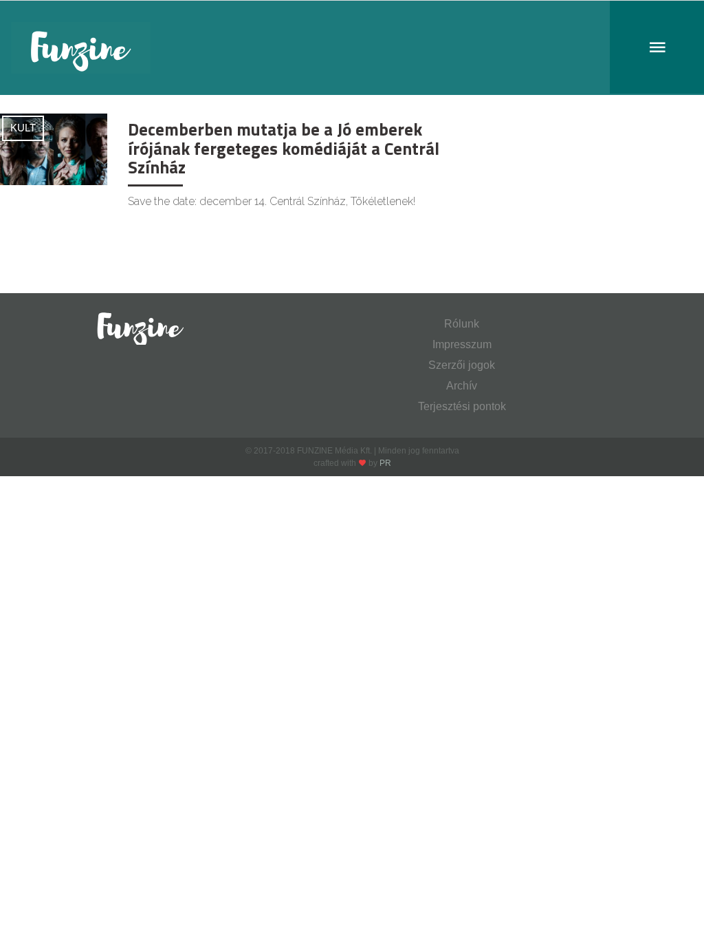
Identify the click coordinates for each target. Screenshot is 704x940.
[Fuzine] (352, 48)
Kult (23, 127)
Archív (461, 386)
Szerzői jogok (461, 365)
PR (385, 463)
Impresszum (462, 344)
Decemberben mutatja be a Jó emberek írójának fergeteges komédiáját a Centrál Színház (283, 148)
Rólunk (461, 324)
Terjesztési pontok (462, 406)
